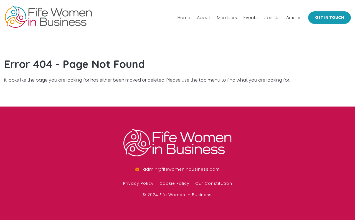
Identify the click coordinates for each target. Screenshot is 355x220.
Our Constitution (213, 183)
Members (227, 17)
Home (184, 17)
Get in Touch (329, 17)
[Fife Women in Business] (48, 18)
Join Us (272, 17)
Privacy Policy (138, 183)
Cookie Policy (174, 183)
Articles (293, 17)
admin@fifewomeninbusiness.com (181, 169)
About (203, 17)
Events (251, 17)
